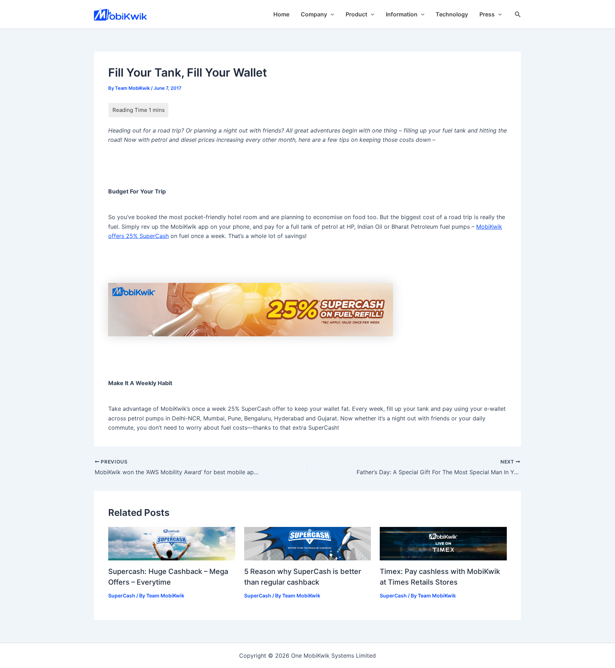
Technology (452, 14)
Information (401, 14)
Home (281, 14)
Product (356, 14)
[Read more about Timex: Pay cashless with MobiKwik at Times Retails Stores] (443, 543)
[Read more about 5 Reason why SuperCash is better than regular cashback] (307, 543)
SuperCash (121, 595)
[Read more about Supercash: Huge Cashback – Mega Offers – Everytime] (171, 543)
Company (314, 14)
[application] (330, 14)
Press (487, 14)
